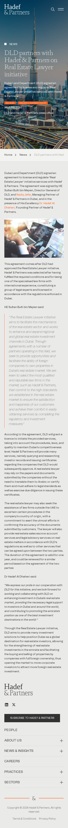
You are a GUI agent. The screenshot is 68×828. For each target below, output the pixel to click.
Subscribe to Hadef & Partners (32, 718)
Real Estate (10, 103)
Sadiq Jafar (23, 194)
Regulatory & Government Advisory (33, 103)
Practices (13, 772)
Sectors (12, 782)
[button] (53, 9)
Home (8, 155)
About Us (13, 740)
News (23, 155)
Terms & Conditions (24, 819)
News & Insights (18, 751)
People (10, 730)
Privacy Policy (47, 819)
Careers (12, 761)
